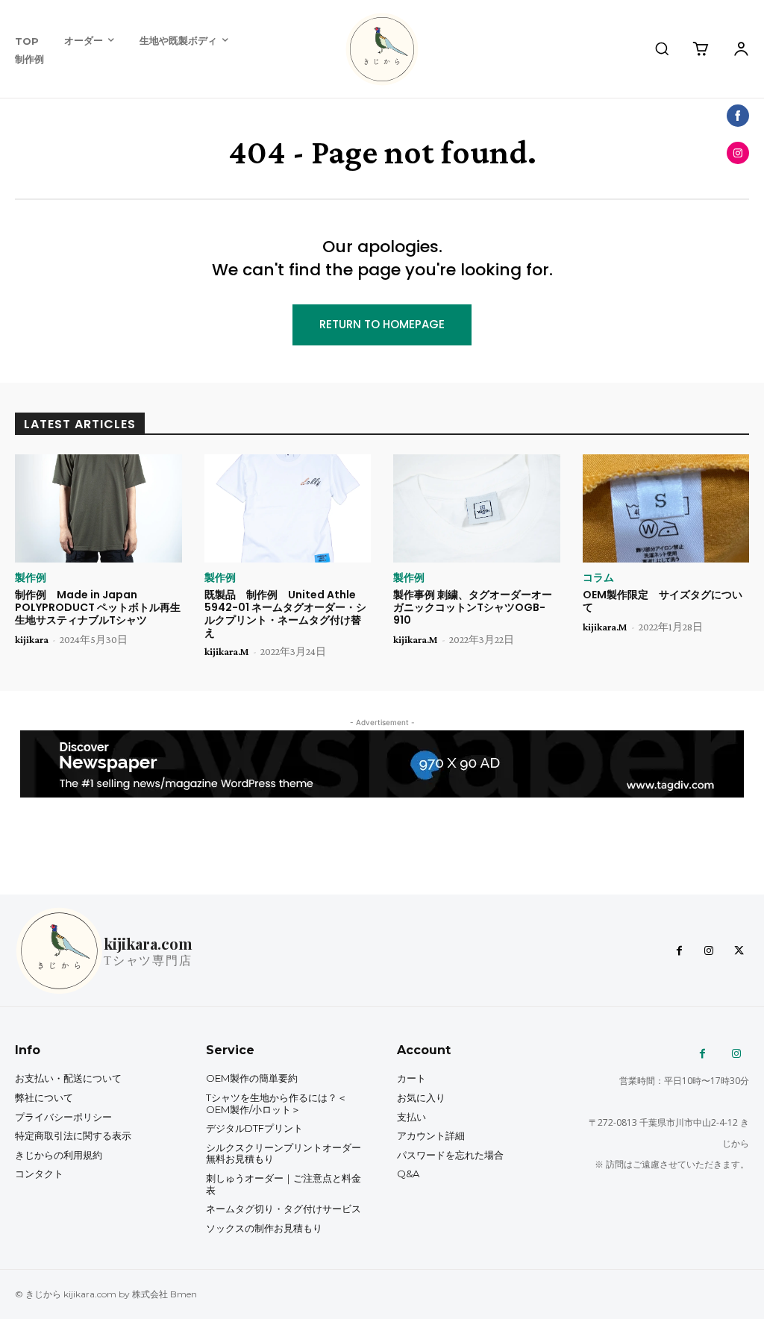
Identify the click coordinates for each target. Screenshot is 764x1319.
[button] (662, 48)
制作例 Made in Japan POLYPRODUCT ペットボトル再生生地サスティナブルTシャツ (98, 607)
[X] (738, 951)
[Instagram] (708, 951)
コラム (598, 577)
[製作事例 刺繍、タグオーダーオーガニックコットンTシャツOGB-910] (476, 508)
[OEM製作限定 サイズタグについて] (666, 508)
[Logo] (382, 49)
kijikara (31, 639)
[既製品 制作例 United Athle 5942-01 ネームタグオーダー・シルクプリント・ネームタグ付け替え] (288, 508)
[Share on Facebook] (738, 115)
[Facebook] (678, 951)
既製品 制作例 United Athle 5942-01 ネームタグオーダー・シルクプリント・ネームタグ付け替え (285, 613)
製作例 (30, 577)
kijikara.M (226, 651)
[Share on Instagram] (738, 153)
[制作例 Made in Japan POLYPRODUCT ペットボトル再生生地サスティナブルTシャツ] (98, 508)
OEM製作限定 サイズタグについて (662, 601)
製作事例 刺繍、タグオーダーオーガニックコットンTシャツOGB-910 (472, 607)
